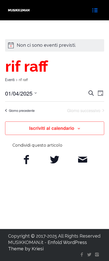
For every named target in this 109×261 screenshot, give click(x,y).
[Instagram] (97, 254)
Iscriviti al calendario (51, 128)
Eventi (10, 80)
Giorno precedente (22, 110)
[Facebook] (82, 254)
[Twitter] (89, 254)
